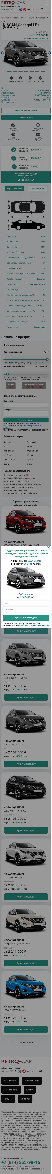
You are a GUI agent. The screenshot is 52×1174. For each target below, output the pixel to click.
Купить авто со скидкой (25, 616)
